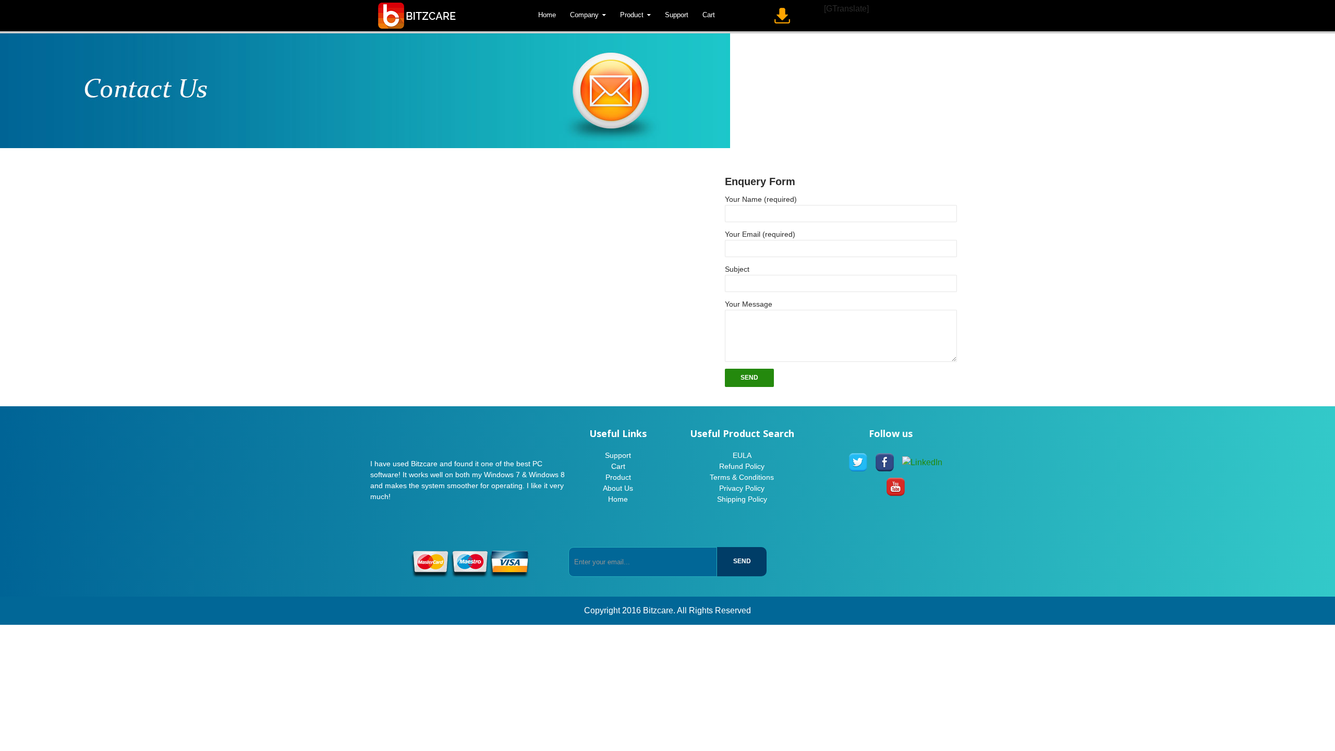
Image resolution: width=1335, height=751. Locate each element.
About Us (618, 488)
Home (547, 15)
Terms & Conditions (742, 477)
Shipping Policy (742, 499)
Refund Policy (741, 466)
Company (584, 15)
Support (676, 15)
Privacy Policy (741, 488)
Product (632, 15)
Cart (708, 15)
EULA (742, 455)
